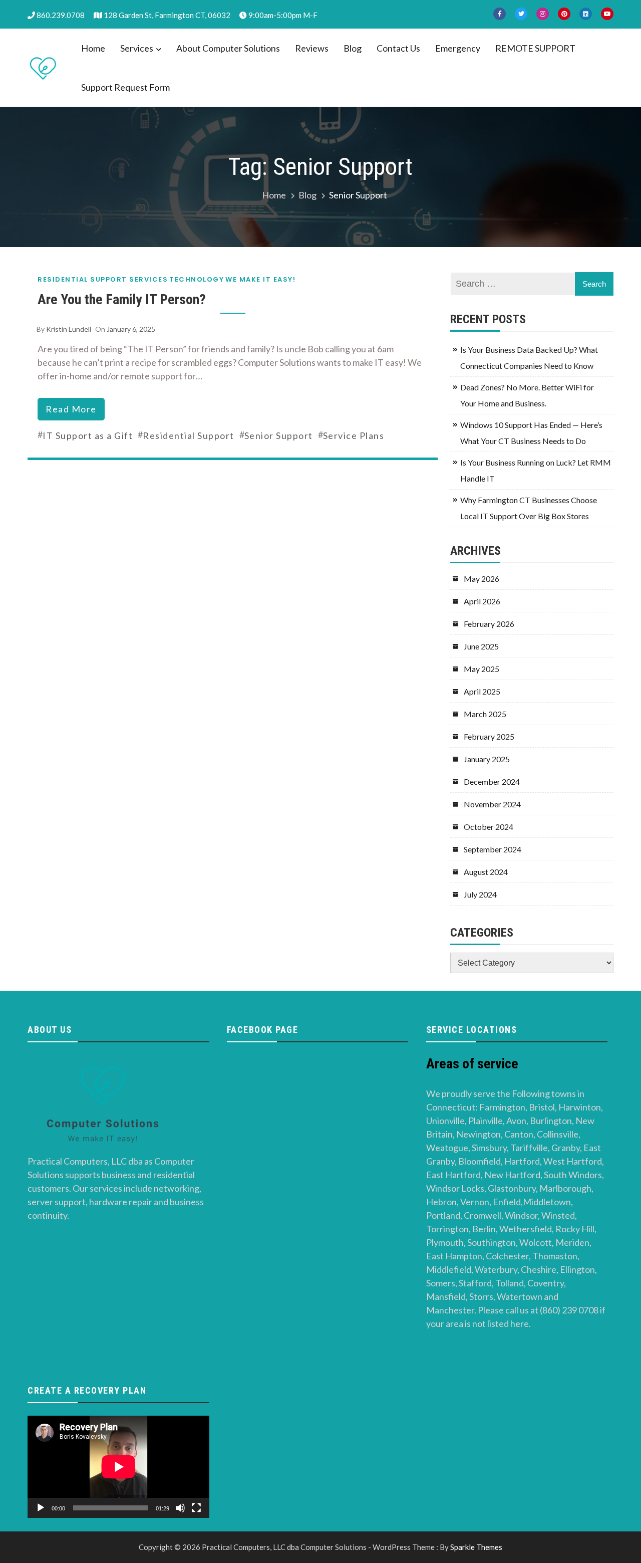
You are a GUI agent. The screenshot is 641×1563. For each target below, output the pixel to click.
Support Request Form (125, 87)
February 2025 (489, 736)
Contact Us (398, 48)
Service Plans (354, 435)
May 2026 (481, 578)
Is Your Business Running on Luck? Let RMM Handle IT (535, 470)
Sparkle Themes (476, 1546)
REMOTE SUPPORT (535, 48)
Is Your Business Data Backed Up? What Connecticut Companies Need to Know (529, 357)
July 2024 (480, 894)
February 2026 (489, 623)
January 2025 (487, 759)
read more (71, 408)
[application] (118, 1467)
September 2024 (492, 849)
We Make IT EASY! (260, 279)
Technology (196, 279)
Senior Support (278, 435)
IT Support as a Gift (88, 435)
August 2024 (486, 871)
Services (136, 48)
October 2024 (488, 826)
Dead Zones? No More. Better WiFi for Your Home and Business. (527, 395)
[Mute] (180, 1508)
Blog (353, 48)
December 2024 (492, 781)
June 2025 (481, 646)
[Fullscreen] (196, 1508)
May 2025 (481, 669)
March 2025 (485, 714)
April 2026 (482, 601)
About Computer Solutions (228, 48)
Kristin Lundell (68, 329)
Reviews (312, 48)
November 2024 (492, 804)
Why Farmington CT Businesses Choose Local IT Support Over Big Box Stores (528, 508)
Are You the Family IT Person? (122, 299)
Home (93, 48)
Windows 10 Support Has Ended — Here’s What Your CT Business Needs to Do (531, 432)
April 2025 (482, 691)
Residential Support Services (103, 279)
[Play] (41, 1508)
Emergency (457, 48)
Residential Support (188, 435)
